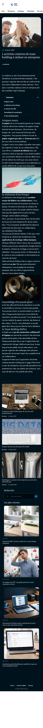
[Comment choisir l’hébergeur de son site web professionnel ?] (21, 396)
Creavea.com (30, 138)
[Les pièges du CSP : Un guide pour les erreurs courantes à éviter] (21, 562)
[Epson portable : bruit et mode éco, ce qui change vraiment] (21, 521)
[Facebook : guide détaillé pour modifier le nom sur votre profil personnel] (21, 643)
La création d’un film (10, 109)
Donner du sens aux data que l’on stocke (15, 446)
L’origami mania (9, 102)
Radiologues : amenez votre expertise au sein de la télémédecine (19, 481)
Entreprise (6, 64)
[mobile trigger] (3, 4)
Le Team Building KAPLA (11, 116)
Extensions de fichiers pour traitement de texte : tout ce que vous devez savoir (19, 624)
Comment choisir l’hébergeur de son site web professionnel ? (17, 412)
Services (4, 416)
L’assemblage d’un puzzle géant (13, 112)
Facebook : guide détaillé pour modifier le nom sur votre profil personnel (19, 665)
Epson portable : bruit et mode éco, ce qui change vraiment (19, 542)
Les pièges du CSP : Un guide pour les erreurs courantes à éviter (18, 583)
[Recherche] (39, 4)
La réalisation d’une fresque (12, 105)
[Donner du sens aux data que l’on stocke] (21, 432)
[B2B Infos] (14, 4)
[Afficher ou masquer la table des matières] (26, 97)
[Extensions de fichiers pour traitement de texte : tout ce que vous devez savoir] (21, 602)
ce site (13, 264)
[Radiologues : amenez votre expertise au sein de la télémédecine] (21, 465)
